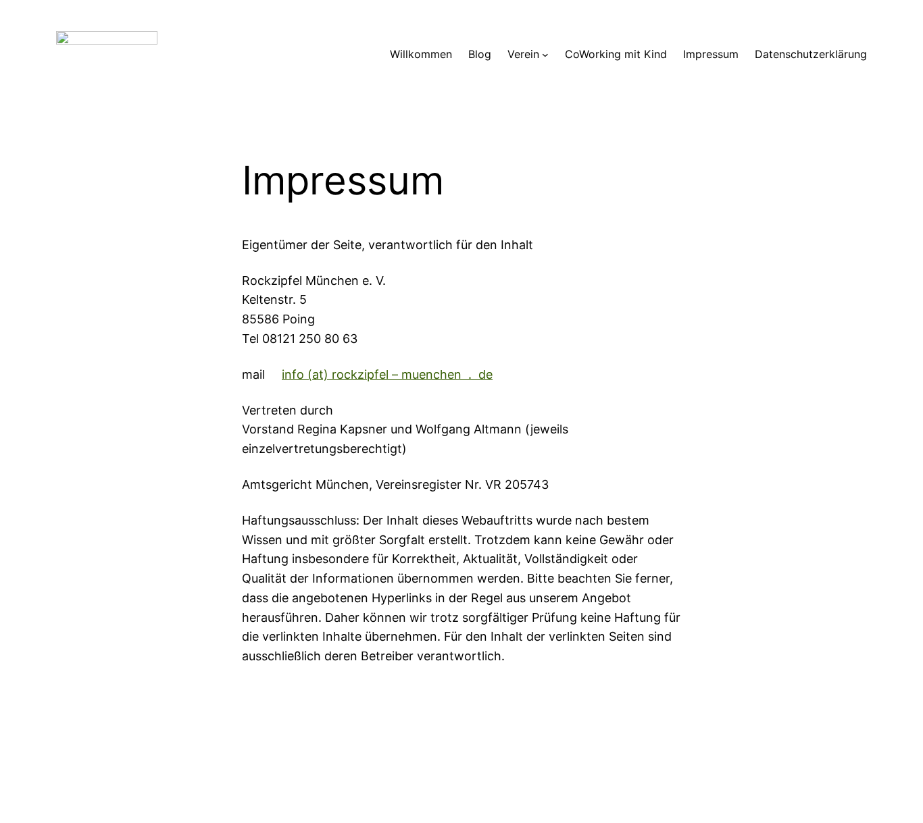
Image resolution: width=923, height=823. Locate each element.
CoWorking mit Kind (616, 54)
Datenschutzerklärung (811, 54)
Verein (523, 54)
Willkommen (421, 54)
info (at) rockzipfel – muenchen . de (387, 374)
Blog (479, 54)
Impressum (711, 54)
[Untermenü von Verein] (545, 54)
